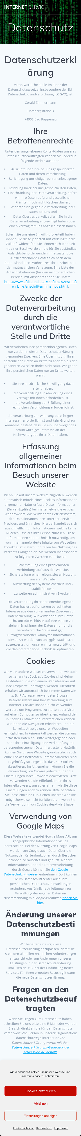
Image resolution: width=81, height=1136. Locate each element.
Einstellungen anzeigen (40, 1116)
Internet (25, 7)
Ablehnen (40, 1103)
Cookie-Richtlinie (23, 1128)
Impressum (61, 1128)
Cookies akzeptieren (40, 1091)
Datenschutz (44, 1128)
